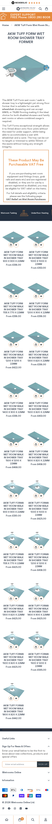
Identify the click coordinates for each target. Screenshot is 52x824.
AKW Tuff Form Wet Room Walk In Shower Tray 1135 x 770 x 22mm (13, 308)
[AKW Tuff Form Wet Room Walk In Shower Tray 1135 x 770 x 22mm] (13, 289)
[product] (6, 819)
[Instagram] (15, 808)
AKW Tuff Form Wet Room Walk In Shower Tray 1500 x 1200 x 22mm (13, 457)
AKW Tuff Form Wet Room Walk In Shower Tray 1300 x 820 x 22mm (38, 356)
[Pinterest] (3, 808)
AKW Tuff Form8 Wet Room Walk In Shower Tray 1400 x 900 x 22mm (38, 610)
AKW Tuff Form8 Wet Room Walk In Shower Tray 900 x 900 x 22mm (13, 507)
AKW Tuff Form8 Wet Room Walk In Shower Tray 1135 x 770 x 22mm (13, 559)
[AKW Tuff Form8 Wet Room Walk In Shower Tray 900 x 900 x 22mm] (13, 488)
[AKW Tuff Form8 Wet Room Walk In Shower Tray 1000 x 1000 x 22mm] (38, 488)
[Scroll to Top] (47, 809)
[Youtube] (26, 808)
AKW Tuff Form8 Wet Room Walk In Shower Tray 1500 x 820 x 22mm (14, 658)
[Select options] (11, 245)
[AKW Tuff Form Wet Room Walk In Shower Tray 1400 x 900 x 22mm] (13, 388)
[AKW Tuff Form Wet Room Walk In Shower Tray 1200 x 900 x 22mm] (38, 289)
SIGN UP (43, 764)
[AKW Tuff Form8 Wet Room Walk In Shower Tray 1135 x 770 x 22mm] (13, 540)
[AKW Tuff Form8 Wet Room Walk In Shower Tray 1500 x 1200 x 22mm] (38, 639)
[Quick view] (16, 245)
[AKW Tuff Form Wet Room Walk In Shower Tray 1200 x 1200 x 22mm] (13, 337)
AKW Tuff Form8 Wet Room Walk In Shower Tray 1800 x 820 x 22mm (13, 710)
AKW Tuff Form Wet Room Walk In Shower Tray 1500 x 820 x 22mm (39, 408)
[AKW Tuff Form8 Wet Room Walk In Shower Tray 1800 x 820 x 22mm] (13, 691)
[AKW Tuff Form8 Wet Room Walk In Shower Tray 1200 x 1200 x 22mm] (38, 540)
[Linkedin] (20, 808)
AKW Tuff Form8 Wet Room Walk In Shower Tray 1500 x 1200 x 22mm (38, 660)
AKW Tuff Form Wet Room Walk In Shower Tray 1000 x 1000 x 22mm (38, 258)
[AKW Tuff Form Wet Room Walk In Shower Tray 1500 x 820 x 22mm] (38, 388)
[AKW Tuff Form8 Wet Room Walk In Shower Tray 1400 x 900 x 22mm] (38, 591)
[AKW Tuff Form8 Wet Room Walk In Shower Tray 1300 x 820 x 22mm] (13, 591)
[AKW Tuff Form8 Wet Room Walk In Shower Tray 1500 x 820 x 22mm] (13, 639)
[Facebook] (9, 808)
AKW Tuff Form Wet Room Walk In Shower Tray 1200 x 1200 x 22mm (13, 357)
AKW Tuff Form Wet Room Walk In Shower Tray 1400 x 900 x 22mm (13, 408)
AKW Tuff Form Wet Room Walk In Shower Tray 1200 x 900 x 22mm (38, 308)
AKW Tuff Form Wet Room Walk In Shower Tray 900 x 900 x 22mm (13, 256)
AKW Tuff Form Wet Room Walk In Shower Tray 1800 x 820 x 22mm (38, 456)
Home (5, 25)
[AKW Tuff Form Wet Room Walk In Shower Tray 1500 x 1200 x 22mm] (13, 437)
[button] (46, 8)
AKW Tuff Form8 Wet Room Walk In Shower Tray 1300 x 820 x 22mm (13, 610)
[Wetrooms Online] (26, 9)
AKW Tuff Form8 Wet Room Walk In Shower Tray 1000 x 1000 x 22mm (38, 509)
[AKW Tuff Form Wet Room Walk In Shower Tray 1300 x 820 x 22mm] (38, 337)
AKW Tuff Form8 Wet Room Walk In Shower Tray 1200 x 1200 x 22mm (38, 560)
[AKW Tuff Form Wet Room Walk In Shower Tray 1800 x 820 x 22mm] (38, 437)
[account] (45, 819)
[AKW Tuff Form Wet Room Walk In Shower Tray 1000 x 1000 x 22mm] (38, 237)
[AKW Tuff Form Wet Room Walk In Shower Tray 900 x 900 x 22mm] (13, 237)
